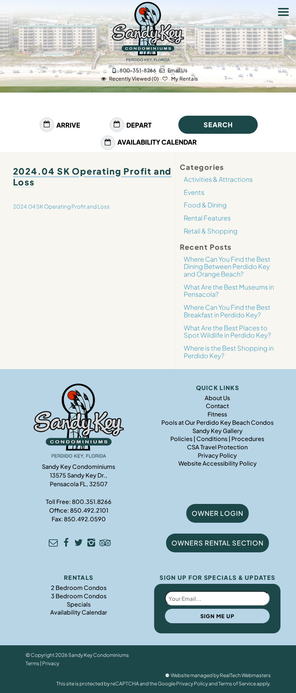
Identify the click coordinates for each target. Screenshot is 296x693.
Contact (217, 406)
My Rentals (184, 78)
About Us (217, 398)
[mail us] (53, 543)
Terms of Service (237, 683)
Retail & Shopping (211, 231)
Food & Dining (205, 205)
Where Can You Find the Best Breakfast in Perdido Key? (227, 311)
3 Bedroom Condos (78, 596)
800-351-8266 (137, 70)
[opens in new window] (66, 543)
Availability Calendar (157, 142)
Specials (79, 604)
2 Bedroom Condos (78, 587)
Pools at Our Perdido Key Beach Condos (217, 422)
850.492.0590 (85, 519)
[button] (285, 13)
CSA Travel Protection (217, 447)
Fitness (217, 414)
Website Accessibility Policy (217, 463)
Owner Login (217, 513)
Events (194, 192)
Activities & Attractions (218, 179)
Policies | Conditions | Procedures (217, 438)
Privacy (50, 663)
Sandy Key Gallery (217, 431)
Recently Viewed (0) (134, 78)
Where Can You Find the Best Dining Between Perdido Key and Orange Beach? (227, 266)
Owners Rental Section (217, 543)
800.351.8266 (92, 501)
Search (218, 124)
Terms (32, 663)
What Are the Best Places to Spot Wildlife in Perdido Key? (227, 331)
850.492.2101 (89, 510)
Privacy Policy (217, 455)
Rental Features (207, 218)
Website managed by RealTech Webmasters (221, 675)
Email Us (177, 70)
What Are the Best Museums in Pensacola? (229, 291)
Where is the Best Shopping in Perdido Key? (229, 352)
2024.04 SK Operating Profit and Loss (61, 206)
